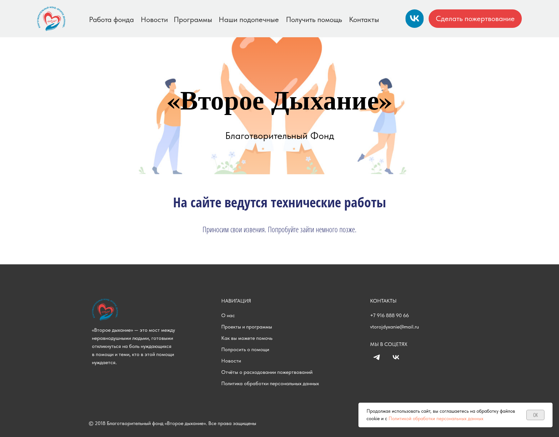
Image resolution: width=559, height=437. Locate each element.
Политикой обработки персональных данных (436, 418)
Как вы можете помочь (246, 338)
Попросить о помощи (245, 349)
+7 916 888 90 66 (389, 315)
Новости (154, 19)
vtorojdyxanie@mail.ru (394, 327)
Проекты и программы (246, 327)
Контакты (364, 19)
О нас (228, 315)
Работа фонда (111, 19)
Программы (193, 19)
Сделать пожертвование (475, 18)
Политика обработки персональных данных (270, 383)
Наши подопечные (249, 19)
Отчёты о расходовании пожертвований (266, 372)
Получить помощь (314, 19)
